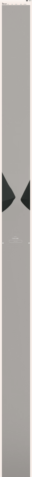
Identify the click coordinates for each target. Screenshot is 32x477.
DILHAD (12, 4)
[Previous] (2, 243)
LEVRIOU (8, 4)
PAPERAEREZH (25, 4)
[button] (29, 0)
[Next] (29, 243)
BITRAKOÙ (16, 4)
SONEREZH (21, 4)
